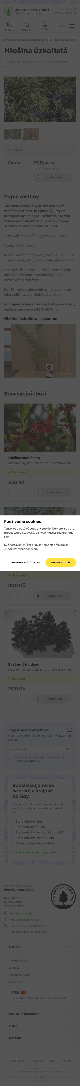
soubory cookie (40, 529)
